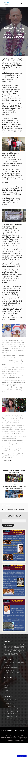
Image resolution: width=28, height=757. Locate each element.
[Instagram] (13, 700)
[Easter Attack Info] (6, 3)
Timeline (6, 687)
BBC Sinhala (9, 460)
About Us (6, 685)
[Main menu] (24, 3)
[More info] (21, 3)
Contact (6, 690)
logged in (10, 509)
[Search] (19, 3)
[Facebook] (5, 700)
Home (5, 682)
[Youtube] (7, 700)
